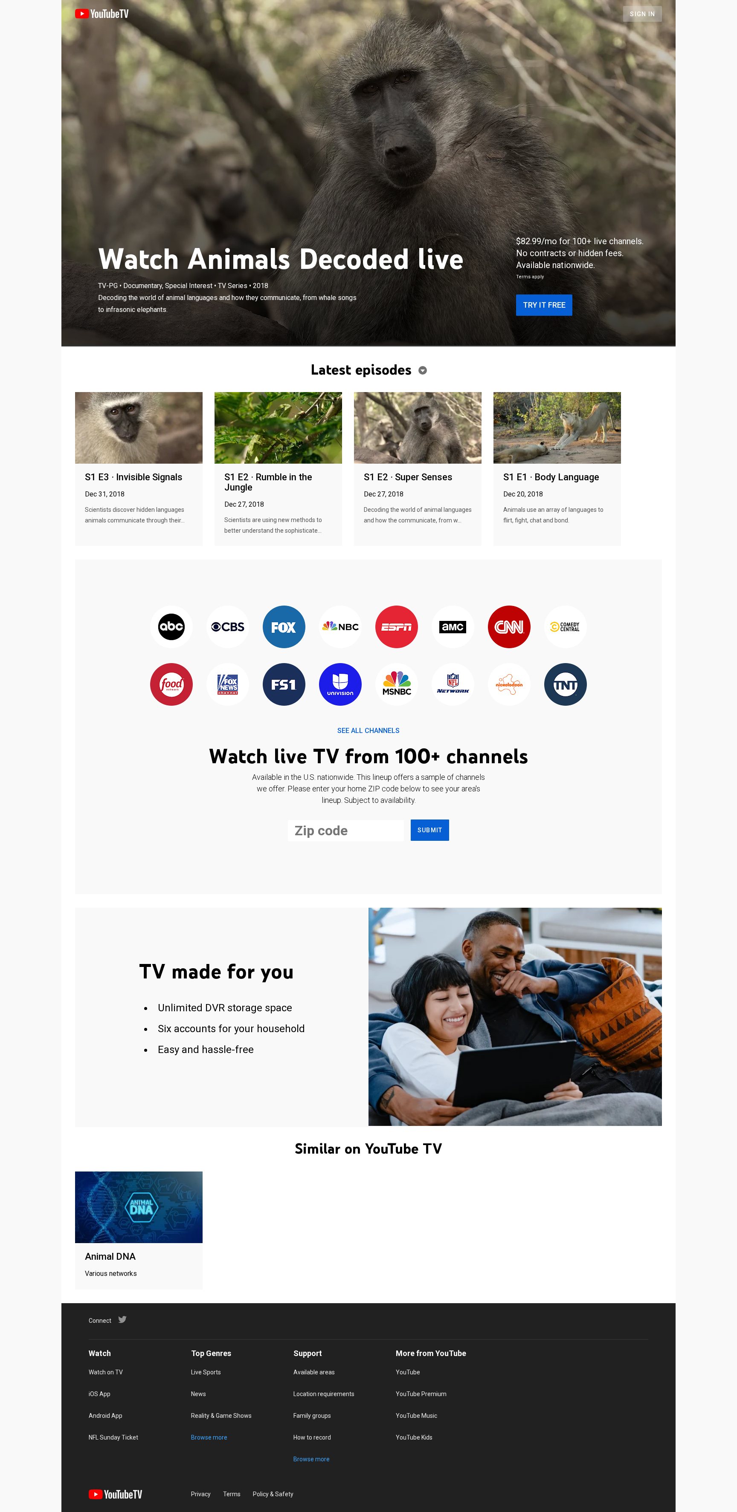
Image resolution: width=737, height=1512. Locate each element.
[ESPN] (396, 627)
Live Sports (206, 1372)
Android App (105, 1415)
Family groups (312, 1415)
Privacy (201, 1494)
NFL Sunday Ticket (113, 1437)
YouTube (408, 1372)
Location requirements (323, 1394)
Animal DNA (110, 1256)
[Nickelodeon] (509, 685)
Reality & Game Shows (221, 1415)
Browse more (209, 1437)
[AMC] (453, 627)
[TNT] (565, 685)
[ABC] (171, 627)
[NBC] (340, 627)
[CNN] (509, 627)
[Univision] (340, 685)
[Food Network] (171, 685)
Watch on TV (106, 1372)
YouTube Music (416, 1415)
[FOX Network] (284, 627)
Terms (232, 1494)
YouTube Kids (414, 1437)
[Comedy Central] (565, 627)
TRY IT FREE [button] (544, 304)
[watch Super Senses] (418, 428)
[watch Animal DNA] (139, 1208)
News (198, 1394)
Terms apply (530, 277)
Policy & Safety (273, 1494)
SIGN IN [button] (642, 14)
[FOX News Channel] (228, 685)
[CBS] (228, 627)
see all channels (368, 731)
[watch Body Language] (557, 428)
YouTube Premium (421, 1394)
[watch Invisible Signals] (139, 428)
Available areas (314, 1372)
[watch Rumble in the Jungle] (278, 428)
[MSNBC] (396, 685)
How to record (312, 1437)
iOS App (99, 1394)
